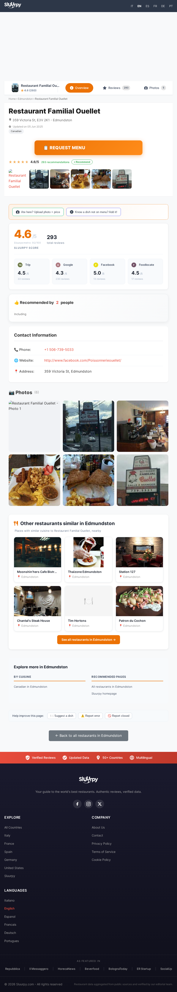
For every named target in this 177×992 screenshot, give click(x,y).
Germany (10, 859)
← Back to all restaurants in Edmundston (88, 735)
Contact (97, 835)
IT (132, 6)
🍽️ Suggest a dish (61, 715)
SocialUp (166, 968)
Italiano (9, 900)
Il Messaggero (38, 968)
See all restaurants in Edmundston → (89, 639)
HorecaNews (66, 968)
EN (139, 6)
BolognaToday (118, 968)
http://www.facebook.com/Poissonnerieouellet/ (82, 360)
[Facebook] (77, 804)
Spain (8, 852)
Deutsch (10, 932)
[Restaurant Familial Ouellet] (18, 179)
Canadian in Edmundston (30, 686)
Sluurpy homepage (104, 693)
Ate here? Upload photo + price (40, 212)
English (9, 908)
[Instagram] (88, 804)
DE (163, 6)
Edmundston (25, 98)
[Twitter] (99, 804)
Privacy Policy (102, 843)
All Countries (13, 827)
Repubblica (12, 968)
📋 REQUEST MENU (64, 147)
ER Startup (144, 968)
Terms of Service (103, 852)
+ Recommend (82, 162)
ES (147, 6)
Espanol (9, 916)
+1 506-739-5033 (59, 349)
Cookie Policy (101, 859)
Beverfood (92, 968)
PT (171, 6)
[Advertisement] (88, 46)
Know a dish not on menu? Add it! (96, 212)
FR (155, 6)
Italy (7, 835)
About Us (98, 827)
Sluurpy (9, 876)
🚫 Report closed (118, 715)
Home (12, 98)
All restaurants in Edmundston (112, 686)
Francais (10, 924)
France (9, 843)
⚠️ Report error (90, 715)
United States (14, 868)
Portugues (11, 941)
